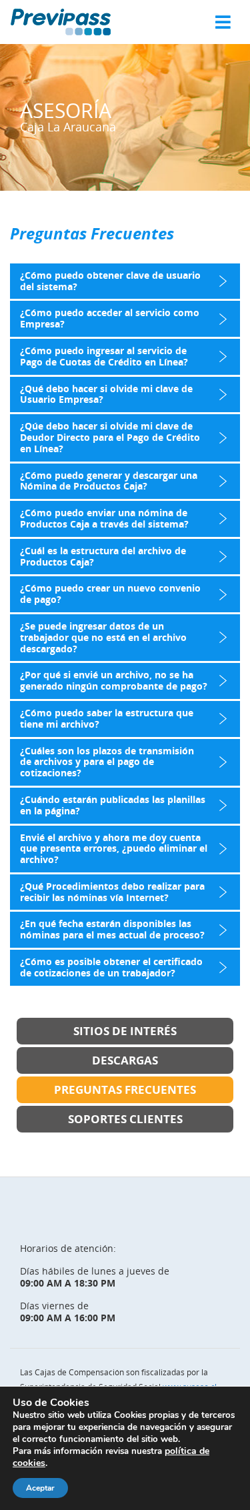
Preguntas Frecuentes (125, 1089)
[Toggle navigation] (223, 22)
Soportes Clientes (125, 1118)
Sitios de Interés (125, 1030)
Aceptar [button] (40, 1488)
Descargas (125, 1060)
